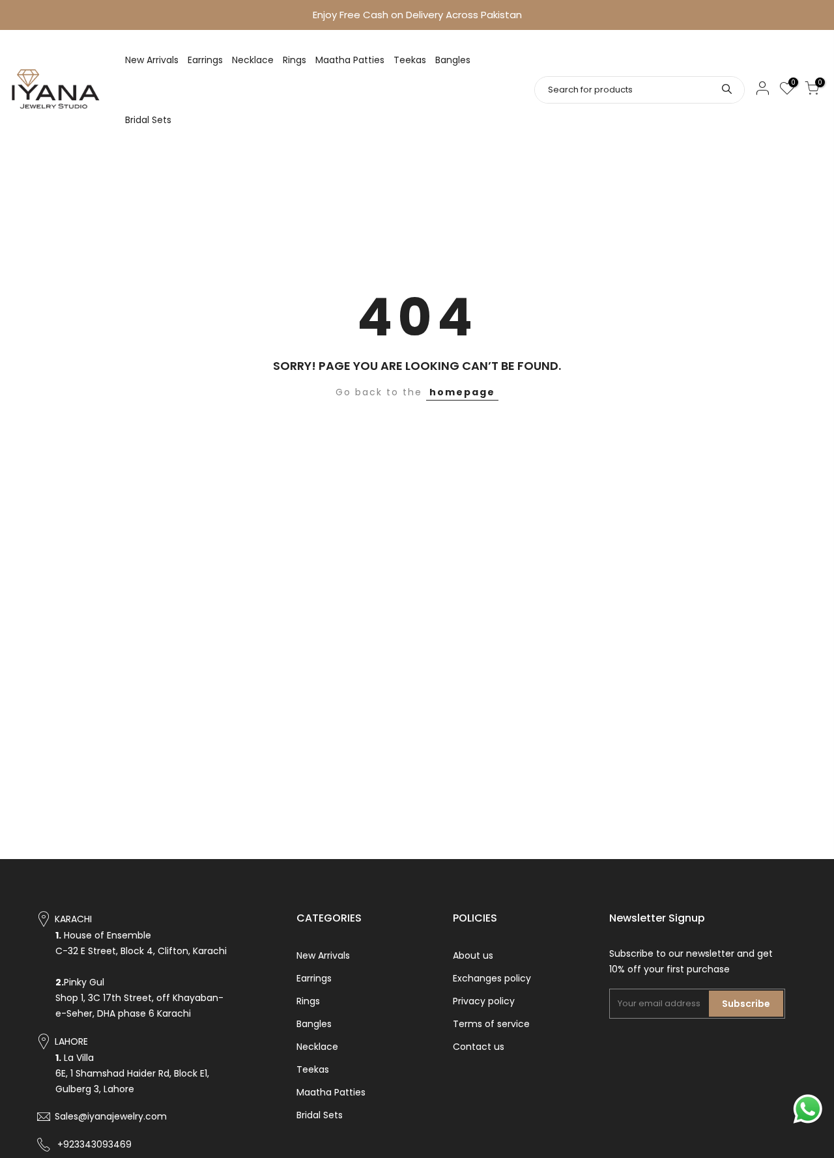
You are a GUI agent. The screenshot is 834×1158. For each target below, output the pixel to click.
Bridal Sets (148, 119)
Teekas (410, 59)
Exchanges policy (492, 978)
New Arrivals (152, 59)
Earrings (205, 59)
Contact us (478, 1046)
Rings (294, 59)
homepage (462, 392)
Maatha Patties (349, 59)
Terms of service (491, 1023)
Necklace (253, 59)
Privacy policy (484, 1001)
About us (473, 955)
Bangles (452, 59)
